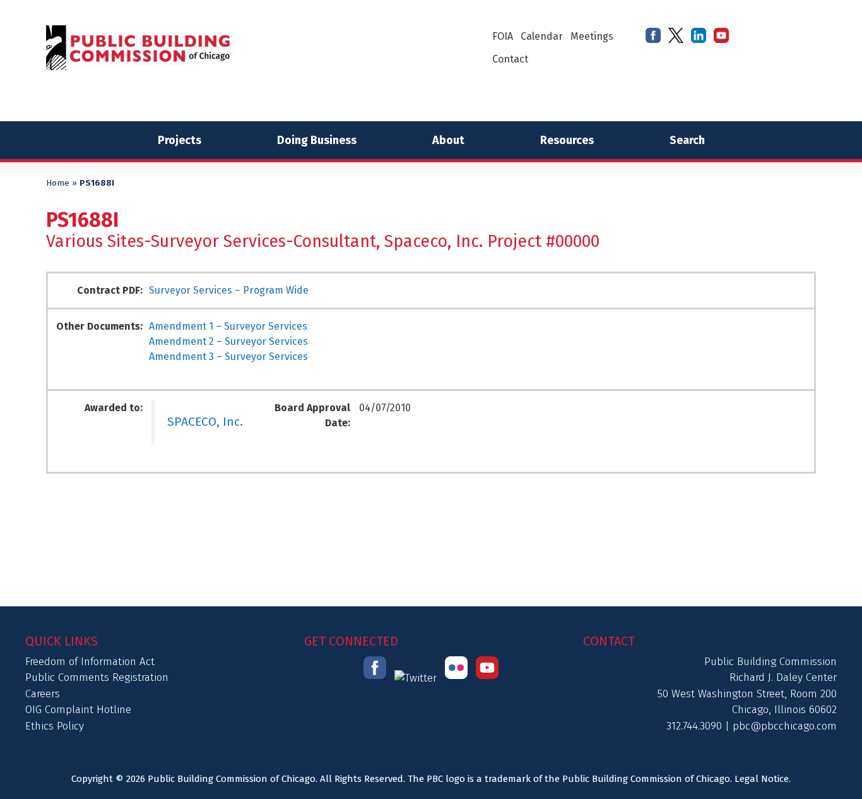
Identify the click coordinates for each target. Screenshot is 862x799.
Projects (179, 140)
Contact (510, 59)
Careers (42, 693)
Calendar (542, 36)
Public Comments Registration (96, 677)
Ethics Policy (54, 726)
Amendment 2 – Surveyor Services (228, 341)
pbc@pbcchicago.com (785, 726)
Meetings (591, 36)
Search (687, 140)
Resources (567, 140)
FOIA (502, 36)
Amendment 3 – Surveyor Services (228, 357)
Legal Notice (762, 778)
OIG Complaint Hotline (78, 709)
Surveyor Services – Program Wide (229, 290)
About (448, 140)
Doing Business (317, 140)
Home (57, 183)
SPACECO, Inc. (205, 421)
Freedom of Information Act (90, 661)
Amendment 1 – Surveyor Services (228, 326)
